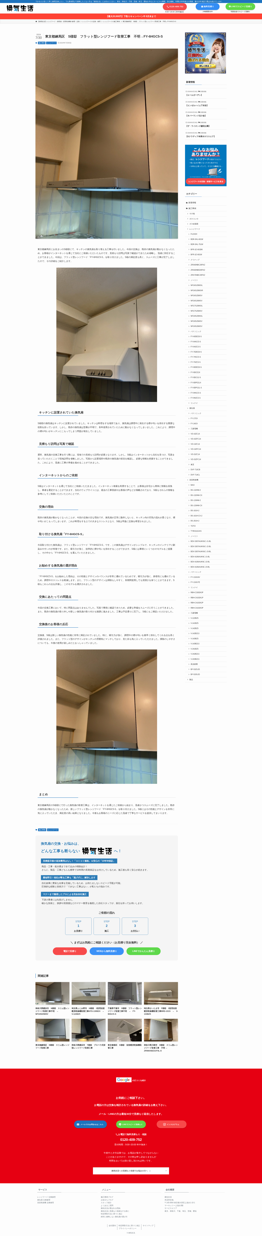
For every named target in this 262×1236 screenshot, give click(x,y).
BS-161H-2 (195, 511)
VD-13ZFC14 (196, 449)
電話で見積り (69, 951)
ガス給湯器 (193, 224)
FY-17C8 (194, 418)
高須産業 (194, 664)
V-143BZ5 (194, 639)
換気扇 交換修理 (43, 1200)
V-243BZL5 (195, 659)
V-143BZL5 (195, 644)
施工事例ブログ (107, 1197)
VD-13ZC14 (195, 444)
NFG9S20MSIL (197, 316)
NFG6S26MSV (196, 301)
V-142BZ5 (194, 628)
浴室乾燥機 (193, 480)
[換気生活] (20, 8)
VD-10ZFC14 (196, 439)
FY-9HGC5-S (196, 393)
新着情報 (192, 203)
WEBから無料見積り (106, 951)
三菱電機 (194, 429)
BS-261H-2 (195, 521)
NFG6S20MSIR (197, 290)
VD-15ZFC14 (196, 459)
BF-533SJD (195, 674)
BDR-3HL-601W (197, 239)
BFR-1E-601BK (197, 250)
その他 (192, 214)
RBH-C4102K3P (197, 608)
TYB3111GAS (196, 531)
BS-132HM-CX (196, 495)
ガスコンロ (193, 219)
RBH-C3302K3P (197, 592)
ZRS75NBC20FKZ (198, 275)
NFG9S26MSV (196, 326)
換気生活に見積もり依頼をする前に (115, 1211)
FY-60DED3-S (196, 337)
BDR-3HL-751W (197, 244)
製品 (191, 680)
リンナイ (194, 403)
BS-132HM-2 (196, 490)
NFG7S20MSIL (197, 306)
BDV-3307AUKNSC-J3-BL (201, 552)
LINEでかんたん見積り (143, 951)
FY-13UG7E (195, 582)
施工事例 (42, 43)
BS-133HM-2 (196, 500)
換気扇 (192, 408)
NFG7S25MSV (196, 311)
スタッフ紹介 (106, 1203)
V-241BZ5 (194, 649)
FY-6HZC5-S (196, 347)
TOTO (193, 526)
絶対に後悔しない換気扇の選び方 (114, 1217)
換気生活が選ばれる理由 (110, 1208)
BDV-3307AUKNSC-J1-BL (201, 541)
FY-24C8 (194, 424)
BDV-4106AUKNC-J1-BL (200, 557)
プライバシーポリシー (127, 1228)
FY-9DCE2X (195, 372)
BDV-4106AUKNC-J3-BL (200, 567)
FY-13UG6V (195, 577)
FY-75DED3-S (196, 352)
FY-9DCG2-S (196, 377)
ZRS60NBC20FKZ (198, 265)
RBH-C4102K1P (197, 598)
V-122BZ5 (194, 618)
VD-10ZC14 (195, 434)
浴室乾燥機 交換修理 (45, 1203)
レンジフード (51, 43)
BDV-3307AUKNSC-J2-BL (201, 546)
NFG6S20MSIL (197, 285)
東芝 (192, 465)
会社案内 (112, 1226)
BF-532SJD (195, 669)
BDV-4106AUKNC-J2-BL (200, 562)
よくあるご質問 (107, 1205)
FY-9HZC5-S (196, 398)
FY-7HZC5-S (196, 362)
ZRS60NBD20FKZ (198, 270)
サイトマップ (148, 1226)
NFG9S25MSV (196, 321)
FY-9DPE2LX (196, 383)
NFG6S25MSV (196, 296)
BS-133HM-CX (196, 506)
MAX (193, 485)
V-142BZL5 (195, 633)
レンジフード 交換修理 (46, 1197)
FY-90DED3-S (196, 367)
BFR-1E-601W (196, 255)
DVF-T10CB (195, 470)
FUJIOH (194, 234)
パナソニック (196, 331)
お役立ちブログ (107, 1200)
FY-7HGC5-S (196, 357)
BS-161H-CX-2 (196, 516)
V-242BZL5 (195, 654)
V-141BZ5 (194, 623)
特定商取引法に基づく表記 (111, 1214)
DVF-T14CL (195, 475)
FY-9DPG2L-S (196, 388)
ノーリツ (194, 280)
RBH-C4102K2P (197, 603)
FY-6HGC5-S (196, 342)
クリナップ (195, 260)
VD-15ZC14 (195, 454)
